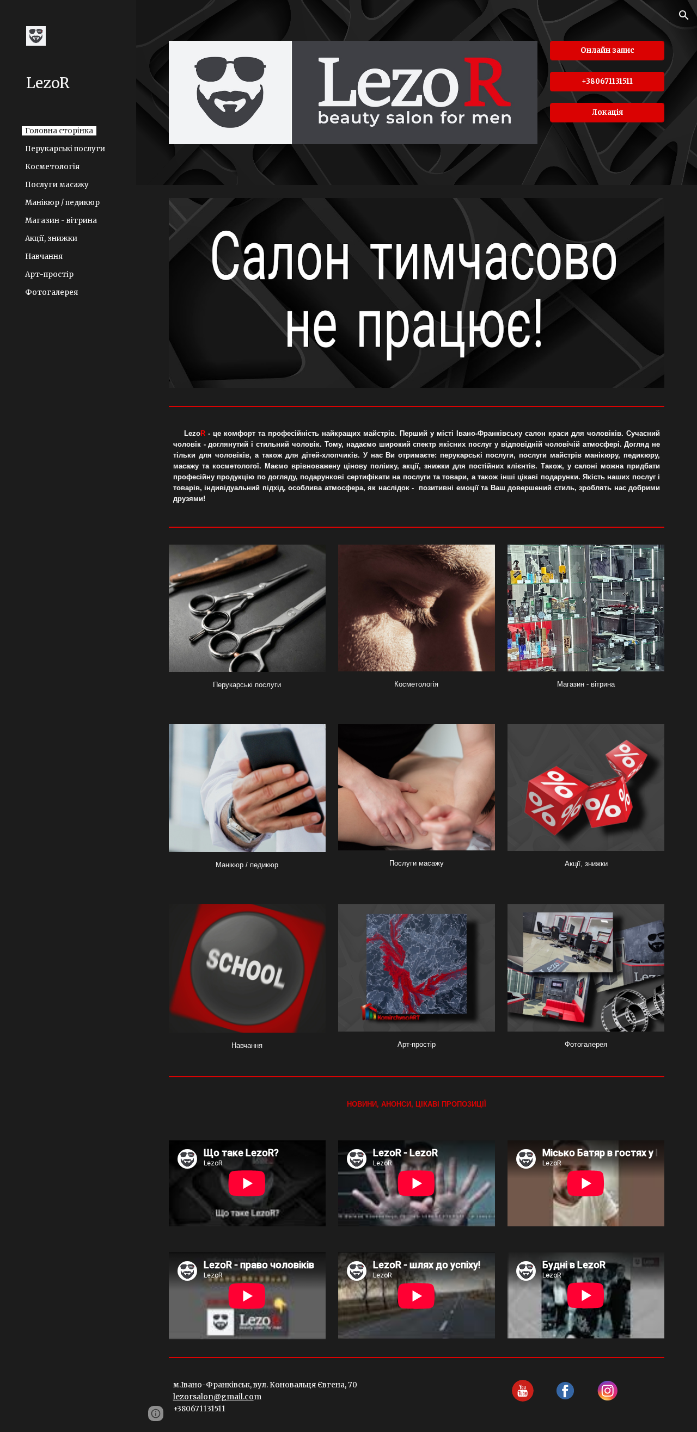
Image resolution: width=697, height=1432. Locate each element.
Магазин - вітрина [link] (61, 220)
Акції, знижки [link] (51, 238)
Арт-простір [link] (49, 274)
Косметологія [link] (52, 166)
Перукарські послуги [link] (65, 148)
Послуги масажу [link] (57, 184)
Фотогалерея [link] (51, 292)
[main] (417, 466)
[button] (684, 15)
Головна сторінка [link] (59, 130)
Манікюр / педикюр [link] (62, 202)
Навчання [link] (44, 256)
